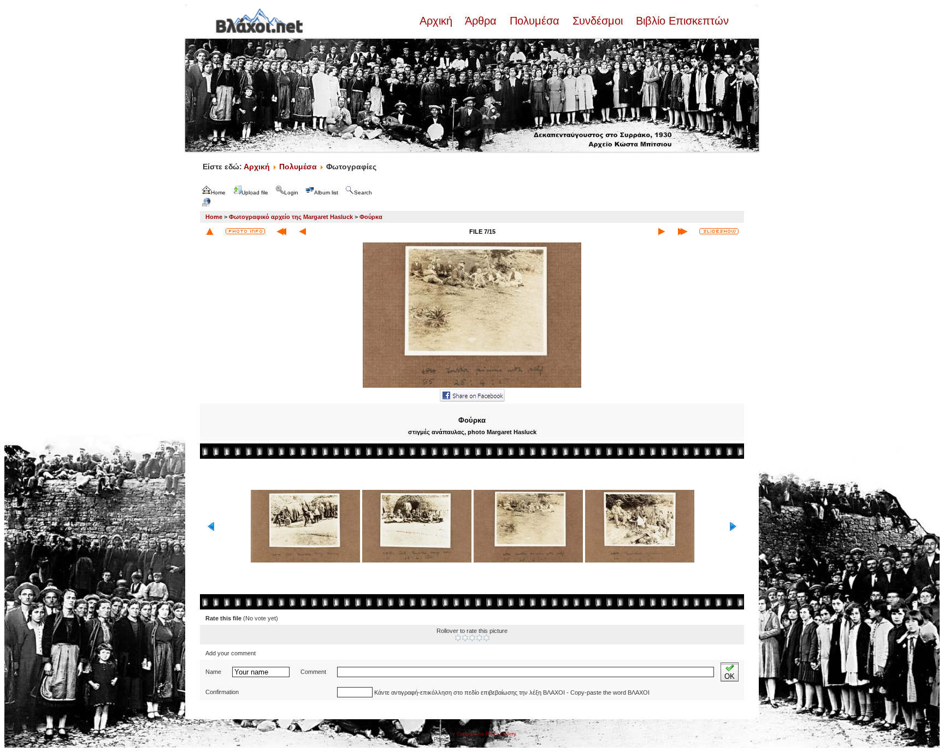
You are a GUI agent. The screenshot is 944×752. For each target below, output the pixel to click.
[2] (465, 638)
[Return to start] (281, 232)
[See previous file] (302, 232)
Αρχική (438, 21)
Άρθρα (481, 21)
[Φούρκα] (472, 386)
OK (729, 676)
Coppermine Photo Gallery (486, 734)
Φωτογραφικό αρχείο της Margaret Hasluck (291, 217)
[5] (486, 638)
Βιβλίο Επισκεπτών (681, 21)
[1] (458, 638)
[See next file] (661, 232)
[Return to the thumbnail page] (210, 232)
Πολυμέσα (534, 21)
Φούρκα (370, 217)
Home (213, 217)
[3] (472, 638)
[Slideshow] (719, 231)
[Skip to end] (682, 232)
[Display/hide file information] (245, 231)
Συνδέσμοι (597, 21)
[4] (479, 638)
